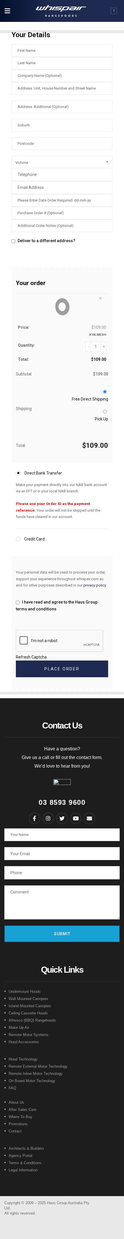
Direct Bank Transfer (43, 473)
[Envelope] (89, 818)
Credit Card (34, 539)
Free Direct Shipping (90, 399)
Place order (62, 669)
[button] (7, 11)
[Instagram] (48, 818)
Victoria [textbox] (21, 162)
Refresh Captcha (31, 657)
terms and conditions (36, 609)
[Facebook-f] (34, 818)
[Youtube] (76, 818)
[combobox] (62, 162)
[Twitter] (62, 818)
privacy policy (94, 585)
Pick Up (101, 419)
